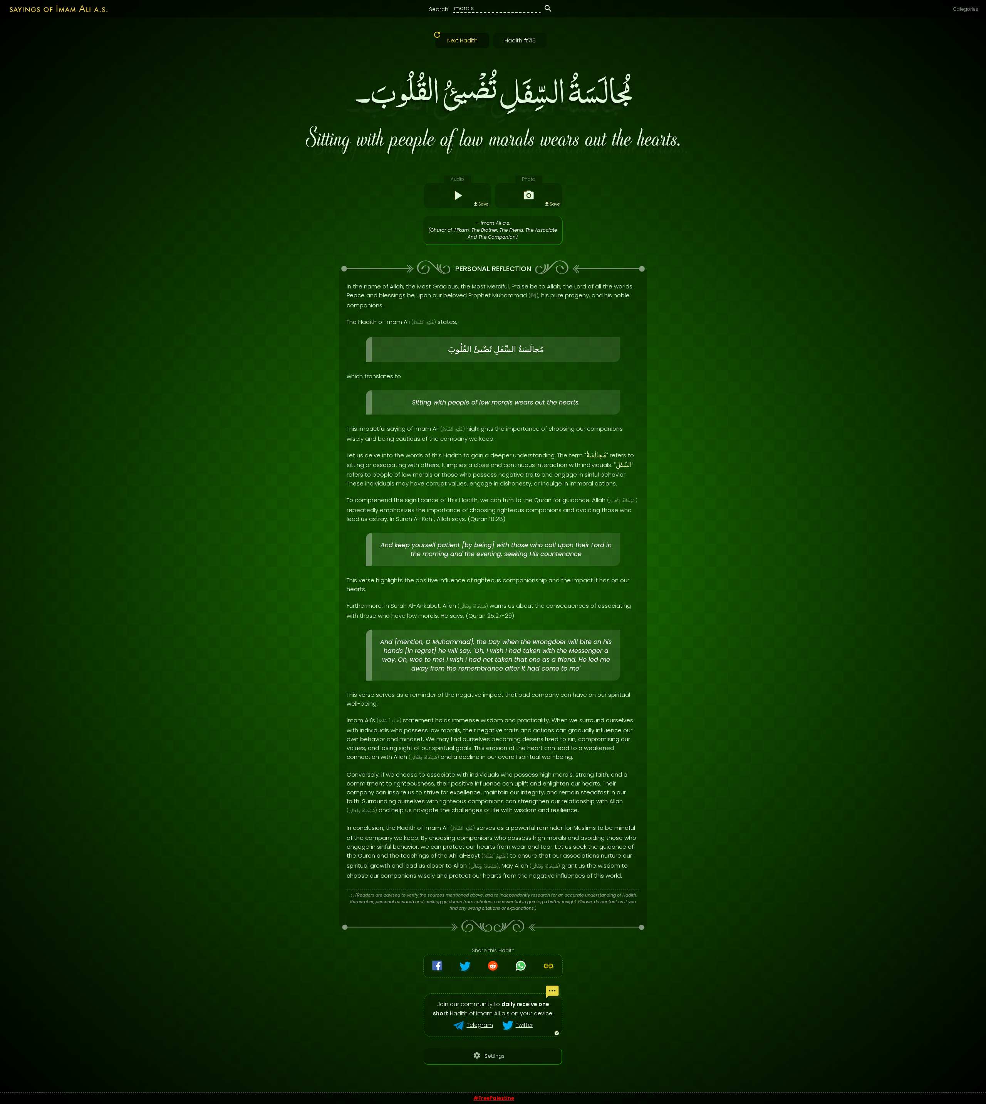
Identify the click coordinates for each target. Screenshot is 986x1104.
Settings (489, 1056)
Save (483, 204)
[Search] (548, 9)
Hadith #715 (520, 40)
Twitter (524, 1025)
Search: (439, 9)
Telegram (480, 1025)
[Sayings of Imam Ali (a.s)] (54, 8)
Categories (965, 9)
